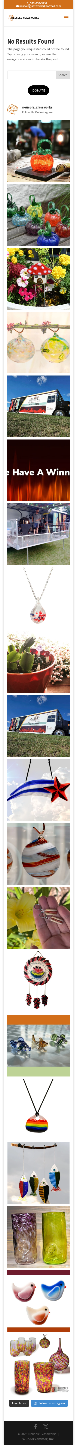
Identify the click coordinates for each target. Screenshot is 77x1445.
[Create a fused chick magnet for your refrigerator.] (38, 1301)
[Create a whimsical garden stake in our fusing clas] (38, 279)
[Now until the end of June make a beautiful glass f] (38, 1045)
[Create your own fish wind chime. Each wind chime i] (38, 1173)
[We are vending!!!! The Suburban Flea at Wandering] (38, 406)
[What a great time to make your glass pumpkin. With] (38, 151)
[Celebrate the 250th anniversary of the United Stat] (38, 854)
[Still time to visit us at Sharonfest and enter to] (38, 534)
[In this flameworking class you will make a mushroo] (38, 662)
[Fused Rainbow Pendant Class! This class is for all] (38, 1109)
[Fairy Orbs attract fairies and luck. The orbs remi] (38, 343)
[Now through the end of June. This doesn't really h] (38, 1237)
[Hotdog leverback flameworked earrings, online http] (38, 918)
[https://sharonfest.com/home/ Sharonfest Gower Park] (38, 726)
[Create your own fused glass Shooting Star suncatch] (38, 790)
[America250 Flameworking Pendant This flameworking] (38, 598)
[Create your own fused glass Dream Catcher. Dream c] (38, 982)
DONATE (38, 90)
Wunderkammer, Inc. (38, 1439)
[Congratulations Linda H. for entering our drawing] (38, 470)
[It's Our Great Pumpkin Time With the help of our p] (38, 215)
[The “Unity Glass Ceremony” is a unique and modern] (38, 1365)
